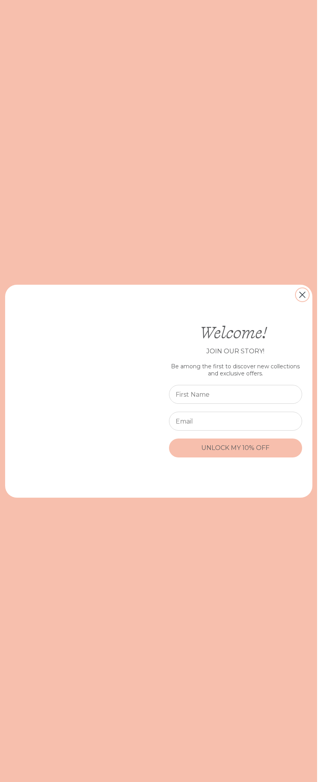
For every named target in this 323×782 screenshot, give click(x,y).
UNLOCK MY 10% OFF (235, 448)
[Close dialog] (302, 295)
